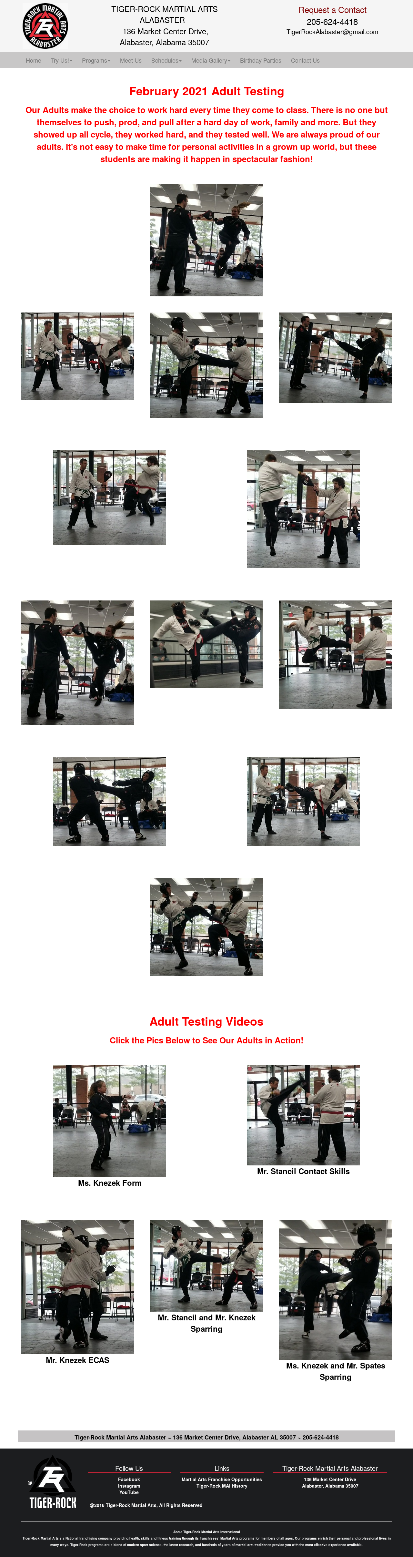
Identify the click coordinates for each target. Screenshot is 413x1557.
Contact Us (305, 60)
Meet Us (131, 60)
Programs (94, 60)
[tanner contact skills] (303, 1114)
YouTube (129, 1492)
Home (33, 60)
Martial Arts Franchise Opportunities (222, 1479)
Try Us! (60, 60)
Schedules (164, 60)
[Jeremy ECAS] (77, 1286)
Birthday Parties (260, 60)
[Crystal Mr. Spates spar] (335, 1289)
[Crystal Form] (109, 1120)
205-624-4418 (332, 21)
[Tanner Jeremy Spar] (206, 1265)
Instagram (129, 1485)
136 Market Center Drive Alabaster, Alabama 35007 (330, 1482)
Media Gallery (209, 60)
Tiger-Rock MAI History (221, 1485)
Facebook (129, 1479)
